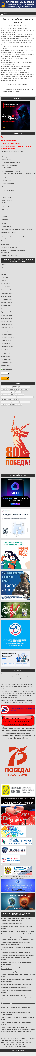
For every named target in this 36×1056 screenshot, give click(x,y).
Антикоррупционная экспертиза (11, 171)
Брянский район (5, 286)
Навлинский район (6, 334)
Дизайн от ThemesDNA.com (18, 1053)
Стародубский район (7, 353)
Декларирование (6, 387)
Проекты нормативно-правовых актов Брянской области (19, 173)
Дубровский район (6, 296)
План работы (5, 213)
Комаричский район (6, 324)
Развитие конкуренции (7, 154)
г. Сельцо (3, 274)
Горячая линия (6, 194)
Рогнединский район (7, 346)
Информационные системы (9, 247)
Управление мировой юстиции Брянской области (16, 984)
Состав (4, 223)
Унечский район (5, 365)
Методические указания (9, 177)
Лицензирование (14, 389)
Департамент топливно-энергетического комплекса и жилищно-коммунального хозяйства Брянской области (17, 957)
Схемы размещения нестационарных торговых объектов (17, 241)
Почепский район (6, 343)
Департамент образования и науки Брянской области (17, 939)
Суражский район (6, 359)
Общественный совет (21, 84)
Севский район (5, 350)
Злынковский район (6, 308)
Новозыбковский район (7, 337)
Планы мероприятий (8, 190)
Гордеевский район (6, 293)
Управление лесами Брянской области (13, 995)
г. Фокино (3, 280)
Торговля (4, 404)
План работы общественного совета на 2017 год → (20, 89)
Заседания (5, 209)
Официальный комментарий (9, 255)
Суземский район (6, 356)
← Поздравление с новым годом (10, 91)
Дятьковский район (6, 299)
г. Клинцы (3, 267)
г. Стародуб (4, 277)
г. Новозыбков (5, 271)
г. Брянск (3, 264)
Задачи (4, 202)
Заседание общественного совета (18, 20)
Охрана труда (5, 244)
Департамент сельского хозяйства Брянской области (17, 931)
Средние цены (25, 402)
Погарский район (6, 340)
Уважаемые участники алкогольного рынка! (13, 681)
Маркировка (24, 389)
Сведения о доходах (8, 183)
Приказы (4, 216)
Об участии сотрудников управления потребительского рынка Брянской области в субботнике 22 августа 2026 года (17, 686)
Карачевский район (6, 312)
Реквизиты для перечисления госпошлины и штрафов (16, 229)
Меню (5, 14)
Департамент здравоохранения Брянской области (16, 937)
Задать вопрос (6, 206)
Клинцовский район (6, 321)
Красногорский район (7, 327)
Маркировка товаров (7, 392)
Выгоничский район (6, 290)
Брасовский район (6, 283)
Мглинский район (6, 331)
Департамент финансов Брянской (11, 923)
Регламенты (5, 219)
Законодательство (24, 387)
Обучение (18, 392)
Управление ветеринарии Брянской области (14, 987)
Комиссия (5, 187)
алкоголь (11, 404)
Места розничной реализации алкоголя (12, 151)
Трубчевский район (6, 362)
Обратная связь (6, 197)
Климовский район (6, 318)
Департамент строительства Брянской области (15, 952)
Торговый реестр (6, 226)
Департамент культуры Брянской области (14, 972)
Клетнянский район (6, 315)
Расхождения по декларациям (10, 402)
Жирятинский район (6, 302)
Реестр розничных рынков (8, 232)
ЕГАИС (15, 387)
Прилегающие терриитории (25, 397)
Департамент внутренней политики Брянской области (17, 934)
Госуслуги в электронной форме (10, 162)
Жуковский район (6, 305)
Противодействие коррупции (9, 165)
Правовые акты (6, 167)
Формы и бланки (6, 180)
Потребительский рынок (8, 397)
